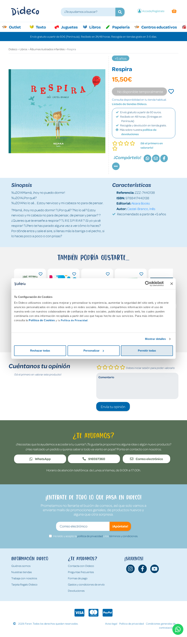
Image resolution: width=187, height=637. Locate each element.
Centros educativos (159, 26)
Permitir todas (147, 350)
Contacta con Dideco (81, 566)
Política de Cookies (42, 320)
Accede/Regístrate (153, 11)
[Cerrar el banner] (171, 283)
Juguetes (69, 26)
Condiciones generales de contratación (161, 625)
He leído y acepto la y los (95, 536)
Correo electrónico (149, 459)
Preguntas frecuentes (81, 572)
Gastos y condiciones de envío (86, 584)
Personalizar (91, 350)
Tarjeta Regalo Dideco (24, 584)
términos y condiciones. (123, 536)
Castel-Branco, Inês (141, 209)
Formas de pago (77, 578)
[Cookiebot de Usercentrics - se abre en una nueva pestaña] (148, 283)
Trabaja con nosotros (24, 578)
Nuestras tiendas (21, 572)
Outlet (16, 26)
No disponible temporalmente (140, 91)
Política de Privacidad (74, 320)
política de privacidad (90, 536)
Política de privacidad (131, 623)
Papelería (121, 26)
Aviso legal (111, 623)
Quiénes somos (20, 566)
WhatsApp (42, 459)
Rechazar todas (40, 350)
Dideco (13, 49)
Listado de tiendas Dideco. (129, 104)
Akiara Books (140, 203)
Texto (42, 26)
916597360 (96, 459)
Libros (95, 26)
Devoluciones (76, 590)
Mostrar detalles (155, 338)
